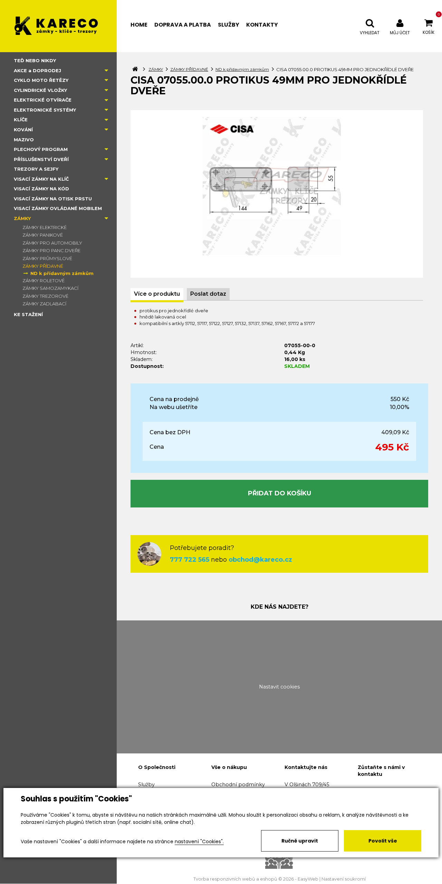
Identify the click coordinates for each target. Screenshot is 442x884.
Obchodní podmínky (238, 784)
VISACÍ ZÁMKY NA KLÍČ (41, 179)
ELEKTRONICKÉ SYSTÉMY (45, 110)
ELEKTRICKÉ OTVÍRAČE (42, 100)
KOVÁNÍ (23, 129)
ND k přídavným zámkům (62, 273)
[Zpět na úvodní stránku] (58, 26)
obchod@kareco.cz (260, 559)
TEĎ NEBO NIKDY (35, 60)
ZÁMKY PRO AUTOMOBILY (52, 243)
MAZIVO (24, 139)
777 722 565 (189, 559)
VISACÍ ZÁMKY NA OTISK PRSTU (53, 198)
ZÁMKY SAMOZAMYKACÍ (50, 288)
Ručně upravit (299, 840)
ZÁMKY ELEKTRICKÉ (44, 227)
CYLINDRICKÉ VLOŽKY (40, 90)
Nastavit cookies (279, 687)
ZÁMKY (22, 218)
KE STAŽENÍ (28, 314)
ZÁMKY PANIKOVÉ (42, 235)
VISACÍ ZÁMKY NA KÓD (41, 188)
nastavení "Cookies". (199, 841)
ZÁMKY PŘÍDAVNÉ (42, 266)
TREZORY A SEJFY (36, 169)
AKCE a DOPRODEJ (37, 70)
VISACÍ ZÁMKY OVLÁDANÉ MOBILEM (58, 208)
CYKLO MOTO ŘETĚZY (41, 80)
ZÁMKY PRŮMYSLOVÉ (47, 258)
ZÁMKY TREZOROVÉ (45, 296)
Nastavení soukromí (343, 879)
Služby (146, 784)
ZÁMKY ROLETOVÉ (43, 280)
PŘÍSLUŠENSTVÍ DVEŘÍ (41, 159)
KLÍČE (21, 119)
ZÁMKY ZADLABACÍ (44, 303)
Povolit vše (382, 840)
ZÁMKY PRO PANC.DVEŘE (51, 250)
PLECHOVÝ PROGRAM (41, 149)
